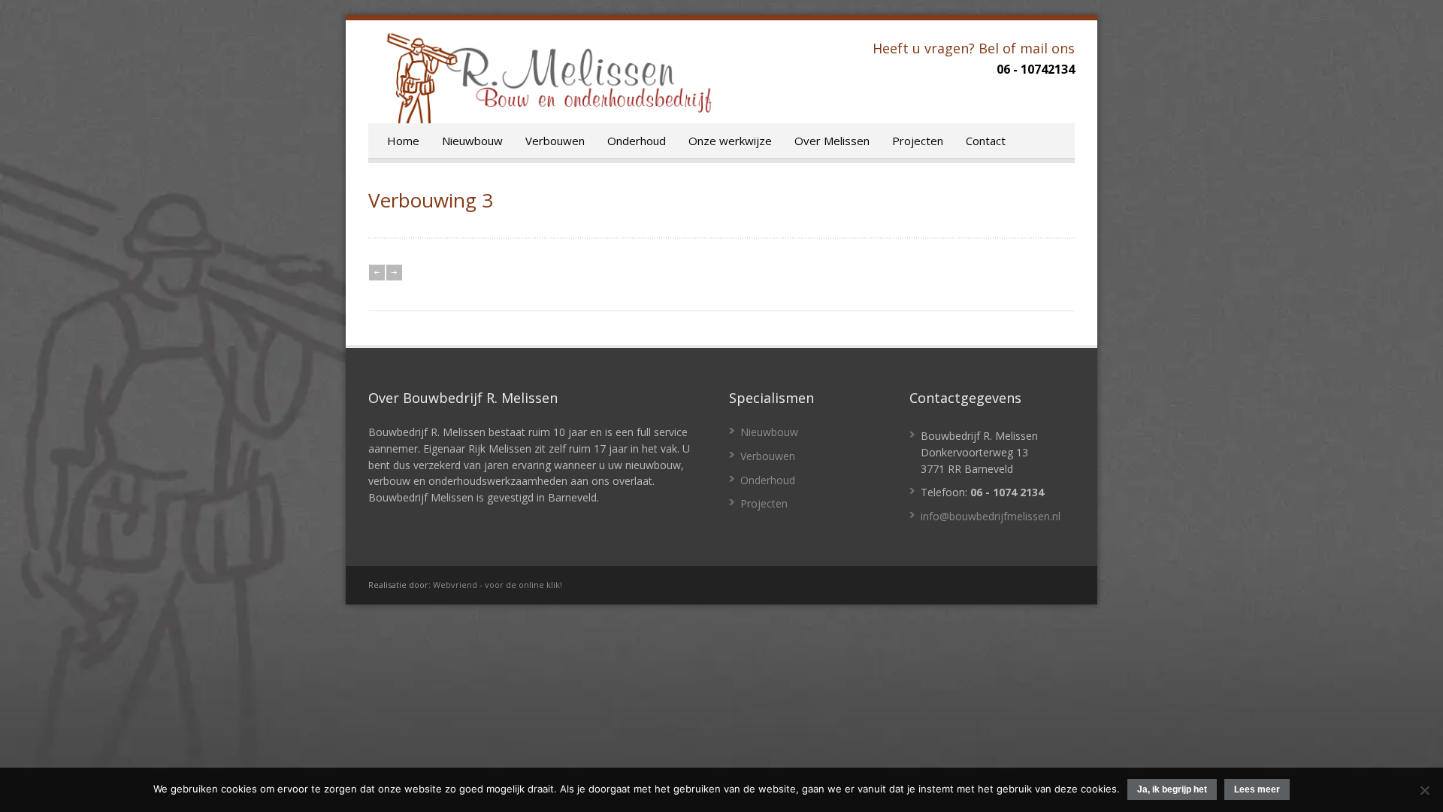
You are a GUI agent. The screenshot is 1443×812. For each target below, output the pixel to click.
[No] (1424, 790)
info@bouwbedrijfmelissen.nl (990, 516)
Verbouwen (555, 140)
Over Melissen (832, 140)
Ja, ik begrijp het (1172, 789)
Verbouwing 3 (430, 200)
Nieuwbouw (472, 140)
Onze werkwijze (730, 140)
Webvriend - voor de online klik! (497, 584)
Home (403, 140)
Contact (986, 140)
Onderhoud (636, 140)
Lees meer (1257, 789)
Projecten (917, 140)
